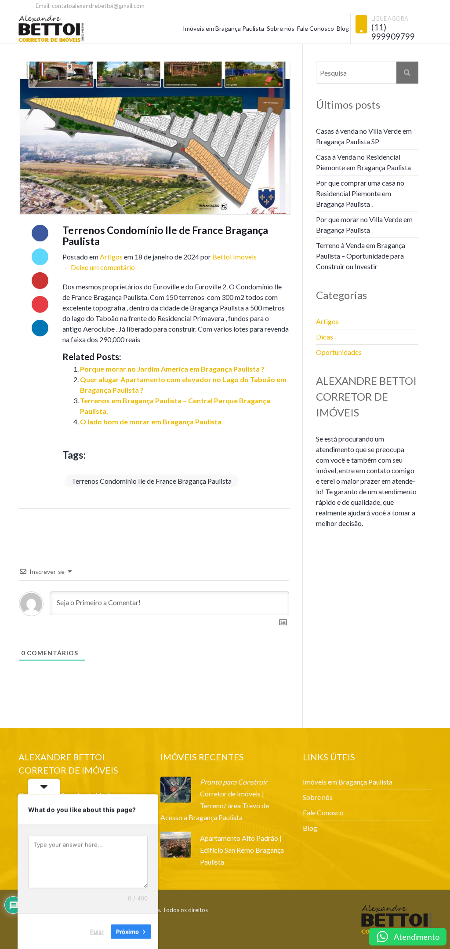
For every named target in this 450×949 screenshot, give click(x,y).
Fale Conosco (315, 28)
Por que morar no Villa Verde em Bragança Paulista (364, 224)
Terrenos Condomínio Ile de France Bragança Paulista (152, 481)
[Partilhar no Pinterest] (40, 304)
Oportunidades (339, 352)
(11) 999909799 (393, 32)
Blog (343, 28)
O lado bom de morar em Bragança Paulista (150, 421)
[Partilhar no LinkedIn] (40, 328)
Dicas (324, 336)
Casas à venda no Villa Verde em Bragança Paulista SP (364, 136)
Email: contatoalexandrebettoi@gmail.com (89, 5)
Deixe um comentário (102, 267)
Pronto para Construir (233, 781)
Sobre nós (280, 28)
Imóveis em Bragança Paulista (223, 28)
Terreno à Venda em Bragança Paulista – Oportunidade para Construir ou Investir (360, 255)
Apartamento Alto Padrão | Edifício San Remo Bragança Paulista (242, 850)
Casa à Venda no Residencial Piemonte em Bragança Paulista (363, 162)
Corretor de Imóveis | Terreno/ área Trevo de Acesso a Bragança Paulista (214, 805)
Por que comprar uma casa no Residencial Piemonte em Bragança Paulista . (360, 193)
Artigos (111, 256)
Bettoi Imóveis (234, 256)
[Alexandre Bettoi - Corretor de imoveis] (50, 28)
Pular (97, 930)
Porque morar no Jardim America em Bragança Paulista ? (172, 369)
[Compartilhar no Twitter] (40, 256)
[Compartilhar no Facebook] (40, 233)
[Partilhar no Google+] (40, 280)
